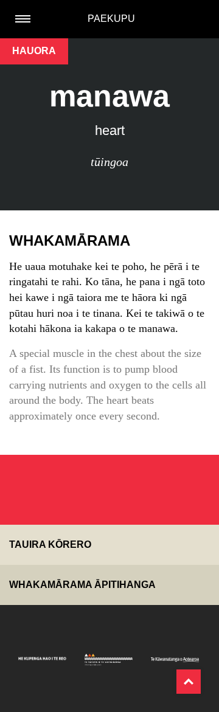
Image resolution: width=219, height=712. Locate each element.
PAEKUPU (111, 18)
